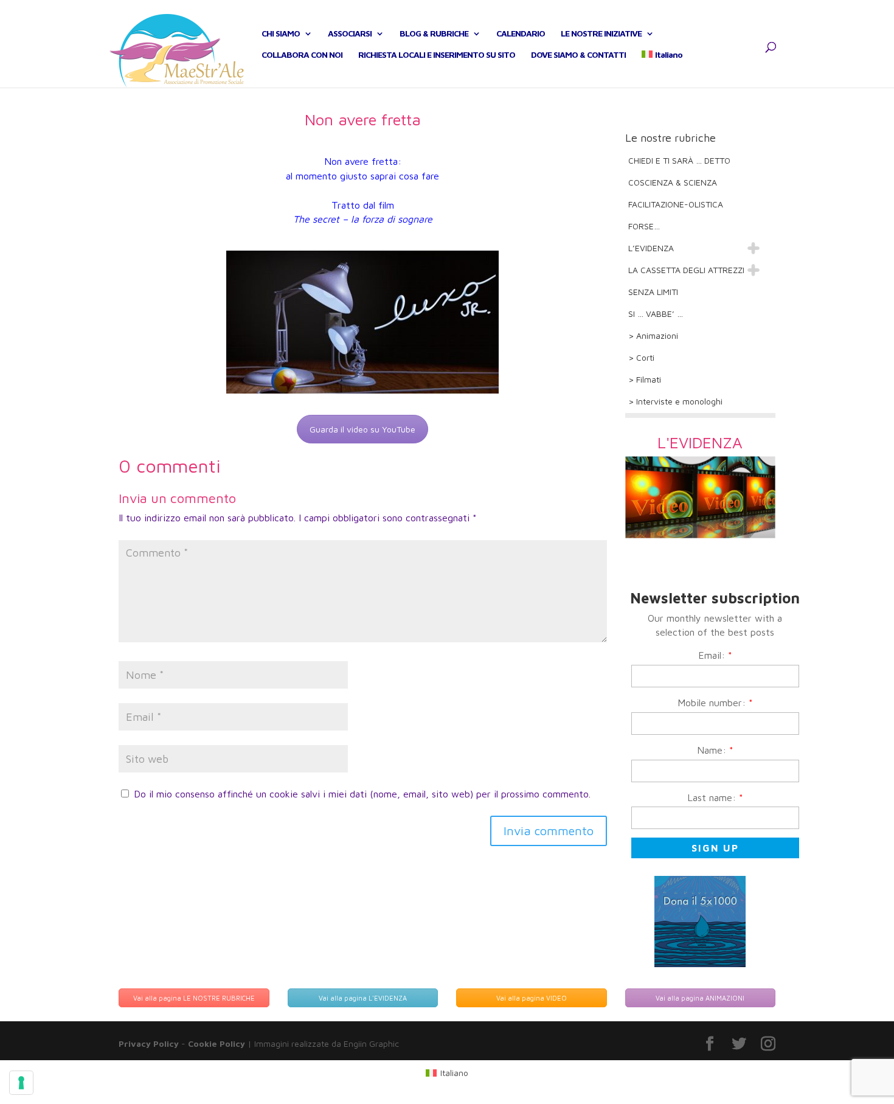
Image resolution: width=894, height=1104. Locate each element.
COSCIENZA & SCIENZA (672, 182)
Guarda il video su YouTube (362, 429)
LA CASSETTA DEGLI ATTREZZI (686, 270)
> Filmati (644, 379)
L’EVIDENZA (651, 248)
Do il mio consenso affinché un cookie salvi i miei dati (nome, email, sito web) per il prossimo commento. (362, 793)
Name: (715, 750)
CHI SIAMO (281, 33)
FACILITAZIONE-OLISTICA (675, 204)
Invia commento (549, 831)
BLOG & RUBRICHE (434, 33)
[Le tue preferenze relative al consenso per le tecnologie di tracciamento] (21, 1082)
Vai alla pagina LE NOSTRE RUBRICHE (194, 998)
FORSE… (644, 226)
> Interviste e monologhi (675, 401)
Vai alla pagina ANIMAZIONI (700, 998)
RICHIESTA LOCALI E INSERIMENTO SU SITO (436, 55)
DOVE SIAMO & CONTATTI (578, 55)
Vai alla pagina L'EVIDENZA (363, 998)
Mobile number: (715, 702)
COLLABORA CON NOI (302, 55)
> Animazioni (653, 335)
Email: (715, 655)
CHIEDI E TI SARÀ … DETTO (679, 160)
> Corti (641, 357)
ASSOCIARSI (350, 33)
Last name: (715, 797)
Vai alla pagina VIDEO (531, 998)
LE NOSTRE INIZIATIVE (601, 33)
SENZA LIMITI (653, 291)
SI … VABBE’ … (655, 313)
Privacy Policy (149, 1043)
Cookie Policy (216, 1043)
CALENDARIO (520, 33)
